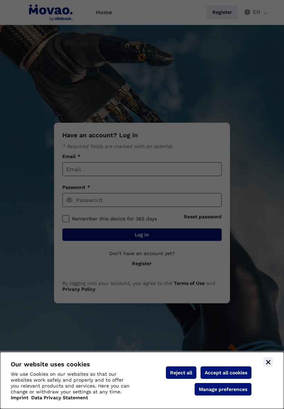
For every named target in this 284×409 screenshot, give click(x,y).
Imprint (19, 397)
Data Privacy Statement (59, 397)
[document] (142, 380)
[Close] (268, 362)
